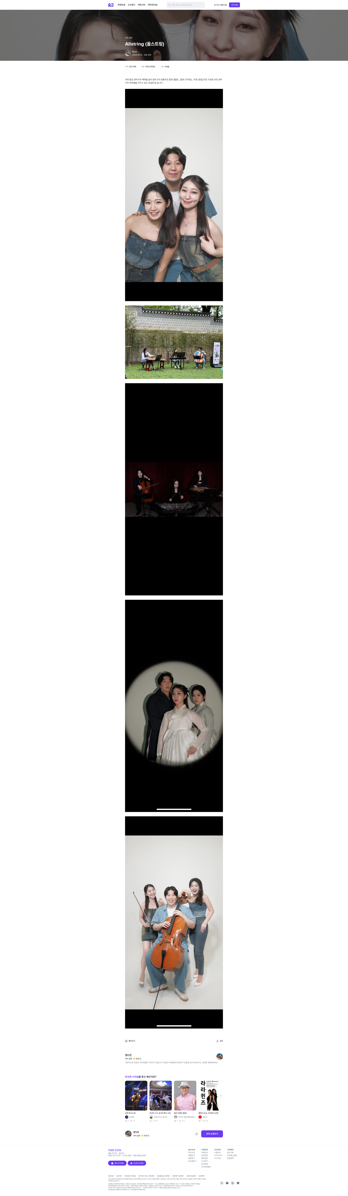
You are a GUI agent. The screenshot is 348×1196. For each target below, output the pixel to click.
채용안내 (191, 1155)
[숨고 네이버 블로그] (222, 1183)
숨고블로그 (192, 1161)
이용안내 (204, 1152)
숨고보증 (204, 1164)
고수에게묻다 (206, 1167)
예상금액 (204, 1158)
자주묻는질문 (232, 1155)
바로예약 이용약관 (178, 1176)
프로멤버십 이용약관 (163, 1176)
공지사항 (230, 1152)
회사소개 (191, 1152)
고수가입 (234, 5)
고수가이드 (218, 1155)
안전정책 (204, 1155)
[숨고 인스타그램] (232, 1183)
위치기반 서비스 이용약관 (146, 1176)
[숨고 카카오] (238, 1183)
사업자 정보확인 (191, 1176)
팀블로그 (191, 1158)
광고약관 (119, 1176)
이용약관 (111, 1176)
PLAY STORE (139, 1163)
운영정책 (230, 1158)
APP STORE (119, 1163)
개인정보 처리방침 (130, 1176)
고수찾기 (204, 1161)
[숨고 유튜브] (227, 1183)
